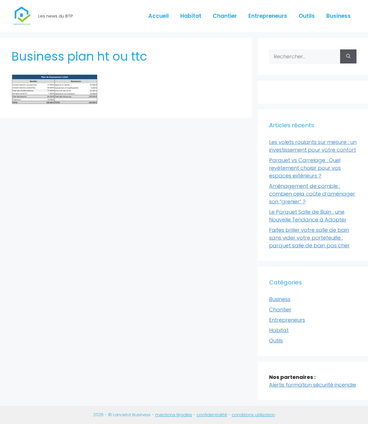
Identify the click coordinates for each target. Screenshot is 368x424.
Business (338, 16)
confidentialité (212, 415)
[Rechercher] (348, 56)
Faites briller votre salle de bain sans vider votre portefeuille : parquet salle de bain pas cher (309, 237)
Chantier (225, 16)
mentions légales (173, 415)
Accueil (158, 16)
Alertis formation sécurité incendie (312, 384)
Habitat (190, 16)
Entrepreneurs (267, 16)
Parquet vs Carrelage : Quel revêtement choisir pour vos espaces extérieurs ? (305, 168)
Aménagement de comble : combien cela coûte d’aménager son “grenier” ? (312, 193)
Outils (307, 16)
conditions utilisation (253, 415)
